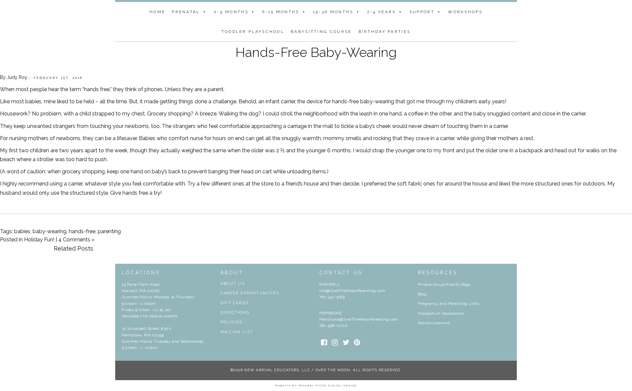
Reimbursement (434, 323)
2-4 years (381, 12)
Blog (422, 294)
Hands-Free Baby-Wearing (316, 52)
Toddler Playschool (253, 31)
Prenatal (186, 12)
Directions (235, 312)
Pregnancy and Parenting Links (448, 303)
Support (421, 12)
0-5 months (231, 12)
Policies (232, 322)
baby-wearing (49, 231)
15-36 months (333, 12)
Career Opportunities (250, 293)
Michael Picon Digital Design (328, 385)
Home (157, 12)
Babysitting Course (321, 31)
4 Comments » (76, 239)
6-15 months (280, 12)
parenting (109, 231)
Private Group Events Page (444, 284)
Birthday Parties (384, 31)
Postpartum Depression (441, 313)
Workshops (465, 12)
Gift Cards (235, 303)
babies (22, 231)
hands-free (82, 231)
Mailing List (237, 332)
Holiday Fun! (39, 239)
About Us (233, 283)
